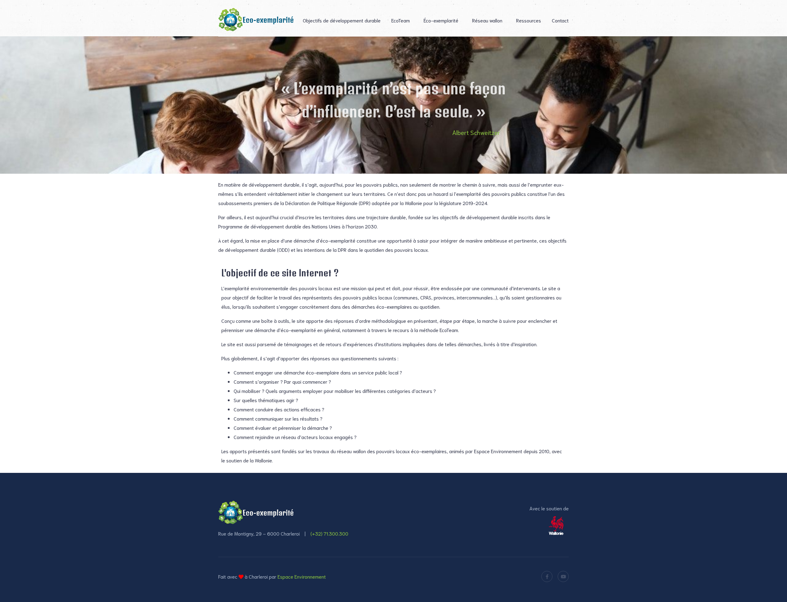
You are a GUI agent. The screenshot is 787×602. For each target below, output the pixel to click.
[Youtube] (563, 576)
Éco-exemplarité (441, 20)
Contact (560, 20)
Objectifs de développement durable (342, 20)
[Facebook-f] (546, 576)
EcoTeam (400, 20)
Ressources (528, 20)
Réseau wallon (487, 20)
